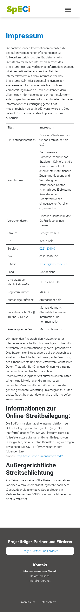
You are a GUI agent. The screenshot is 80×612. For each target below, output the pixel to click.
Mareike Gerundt (40, 580)
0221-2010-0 (47, 248)
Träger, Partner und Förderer (40, 551)
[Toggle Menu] (68, 9)
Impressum (27, 602)
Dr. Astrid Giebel (40, 576)
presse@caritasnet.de (53, 264)
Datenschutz (48, 602)
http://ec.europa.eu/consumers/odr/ (40, 456)
